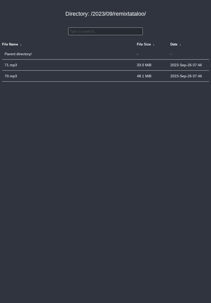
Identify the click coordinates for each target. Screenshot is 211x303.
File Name (10, 44)
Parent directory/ (18, 54)
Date (173, 44)
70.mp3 (11, 76)
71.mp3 (11, 65)
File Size (144, 44)
